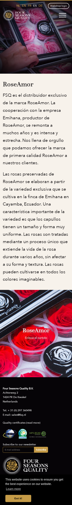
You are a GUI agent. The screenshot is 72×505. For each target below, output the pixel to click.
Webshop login (58, 6)
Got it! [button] (18, 498)
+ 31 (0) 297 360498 (20, 410)
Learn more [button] (13, 488)
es (35, 6)
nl (18, 6)
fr (29, 6)
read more (33, 423)
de (41, 6)
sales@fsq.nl (19, 415)
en (24, 6)
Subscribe (41, 449)
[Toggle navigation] (62, 15)
